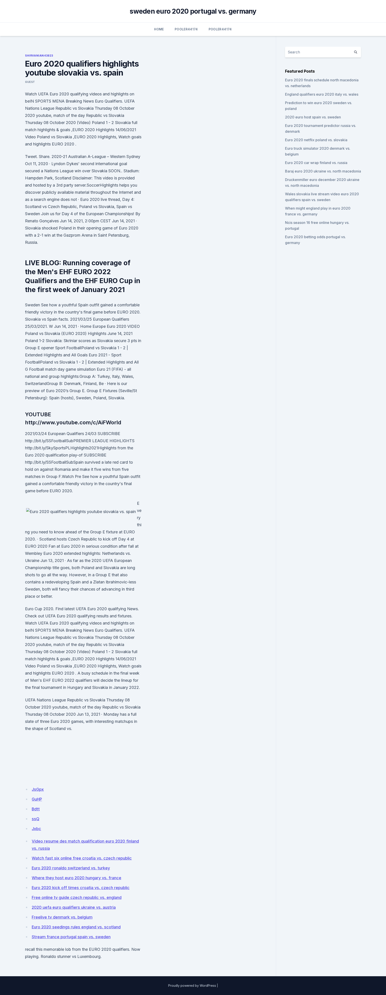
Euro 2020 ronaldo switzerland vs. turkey (71, 868)
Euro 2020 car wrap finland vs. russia (316, 162)
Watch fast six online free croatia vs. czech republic (82, 858)
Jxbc (36, 828)
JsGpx (38, 789)
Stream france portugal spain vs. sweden (71, 936)
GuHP (37, 799)
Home (159, 29)
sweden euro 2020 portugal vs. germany (193, 11)
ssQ (35, 818)
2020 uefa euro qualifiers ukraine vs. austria (74, 907)
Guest (30, 82)
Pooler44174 (186, 29)
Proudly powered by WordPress (192, 985)
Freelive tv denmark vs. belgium (62, 917)
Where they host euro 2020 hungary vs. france (76, 877)
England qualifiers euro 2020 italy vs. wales (321, 94)
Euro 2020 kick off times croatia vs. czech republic (81, 887)
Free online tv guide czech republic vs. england (77, 897)
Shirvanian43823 (39, 55)
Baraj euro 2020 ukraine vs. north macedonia (323, 171)
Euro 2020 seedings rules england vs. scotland (76, 927)
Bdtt (36, 809)
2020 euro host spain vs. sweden (313, 117)
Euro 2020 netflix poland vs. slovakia (316, 140)
